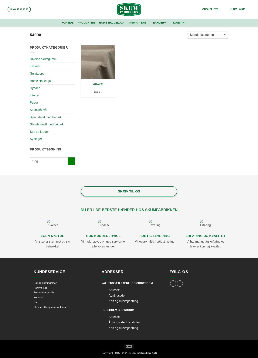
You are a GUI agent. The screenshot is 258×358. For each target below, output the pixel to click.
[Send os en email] (45, 9)
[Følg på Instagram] (40, 9)
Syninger (36, 138)
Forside (68, 22)
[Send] (71, 161)
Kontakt (179, 22)
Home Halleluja (111, 22)
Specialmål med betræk (46, 117)
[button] (240, 9)
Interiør (34, 95)
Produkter (86, 22)
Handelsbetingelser (45, 282)
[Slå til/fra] (105, 290)
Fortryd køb (41, 287)
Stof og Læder (39, 131)
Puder (34, 102)
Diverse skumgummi (43, 59)
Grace (98, 84)
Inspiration (137, 22)
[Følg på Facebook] (35, 9)
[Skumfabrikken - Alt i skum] (129, 9)
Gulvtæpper (38, 73)
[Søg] (194, 23)
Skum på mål (38, 109)
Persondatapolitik (44, 292)
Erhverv (159, 22)
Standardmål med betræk (47, 124)
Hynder (35, 88)
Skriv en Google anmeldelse (50, 306)
